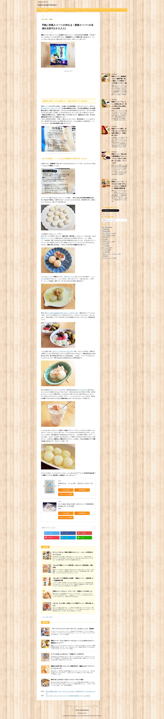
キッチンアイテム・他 (70, 9)
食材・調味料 (43, 9)
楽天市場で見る (82, 490)
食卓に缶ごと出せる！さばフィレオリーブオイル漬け (67, 679)
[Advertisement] (68, 84)
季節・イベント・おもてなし (110, 254)
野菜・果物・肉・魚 (107, 233)
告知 (84, 9)
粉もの (104, 243)
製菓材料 (104, 231)
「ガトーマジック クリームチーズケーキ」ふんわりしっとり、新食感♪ (72, 628)
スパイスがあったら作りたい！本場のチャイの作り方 (67, 654)
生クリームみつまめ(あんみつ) (53, 313)
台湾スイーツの (62, 351)
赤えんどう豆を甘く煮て (71, 313)
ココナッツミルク (81, 390)
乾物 (103, 237)
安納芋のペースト (69, 276)
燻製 (103, 256)
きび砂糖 (64, 394)
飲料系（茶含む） (107, 241)
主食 (103, 239)
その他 (50, 617)
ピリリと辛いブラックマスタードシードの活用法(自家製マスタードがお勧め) (68, 695)
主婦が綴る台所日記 (82, 713)
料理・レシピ (57, 9)
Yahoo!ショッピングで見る (66, 494)
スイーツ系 (45, 617)
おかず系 (104, 252)
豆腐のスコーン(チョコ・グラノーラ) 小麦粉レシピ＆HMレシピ (72, 591)
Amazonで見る (65, 490)
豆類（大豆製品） (107, 235)
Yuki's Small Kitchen (47, 5)
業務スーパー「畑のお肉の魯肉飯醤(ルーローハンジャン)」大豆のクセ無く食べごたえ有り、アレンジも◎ (119, 158)
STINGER (99, 715)
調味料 (104, 229)
